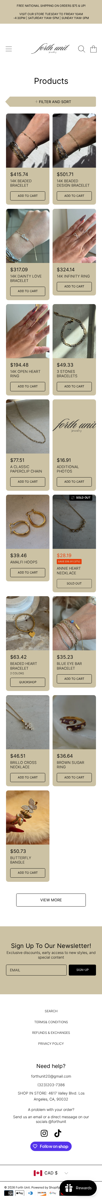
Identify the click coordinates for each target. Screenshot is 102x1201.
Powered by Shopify (45, 1187)
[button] (8, 49)
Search (51, 1011)
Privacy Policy (51, 1044)
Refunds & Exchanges (51, 1033)
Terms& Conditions (51, 1022)
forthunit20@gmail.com (51, 1076)
